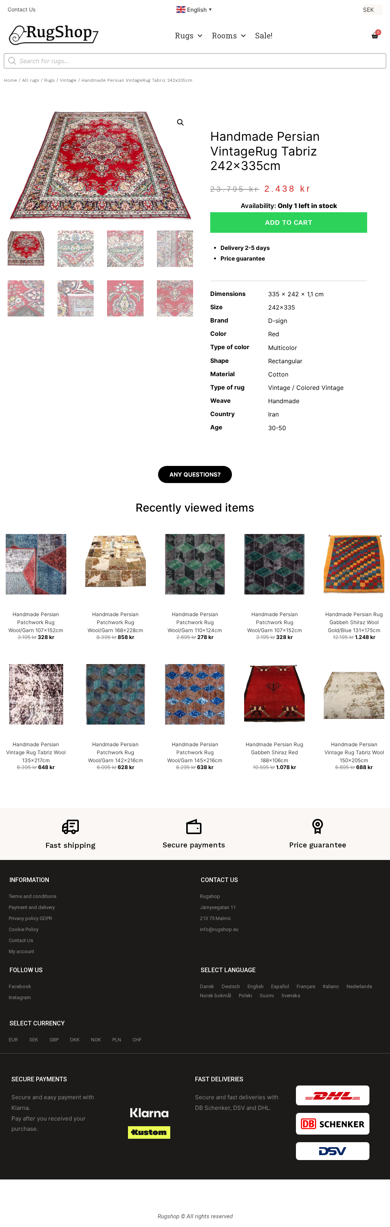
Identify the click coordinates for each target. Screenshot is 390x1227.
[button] (180, 122)
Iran (273, 414)
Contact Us (21, 9)
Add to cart (288, 222)
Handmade (283, 401)
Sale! (263, 35)
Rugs (184, 35)
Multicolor (282, 347)
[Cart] (375, 35)
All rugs (30, 80)
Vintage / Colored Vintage (306, 387)
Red (273, 334)
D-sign (277, 320)
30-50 (277, 428)
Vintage (68, 80)
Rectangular (285, 361)
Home (10, 80)
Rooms (224, 35)
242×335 (281, 307)
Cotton (278, 374)
